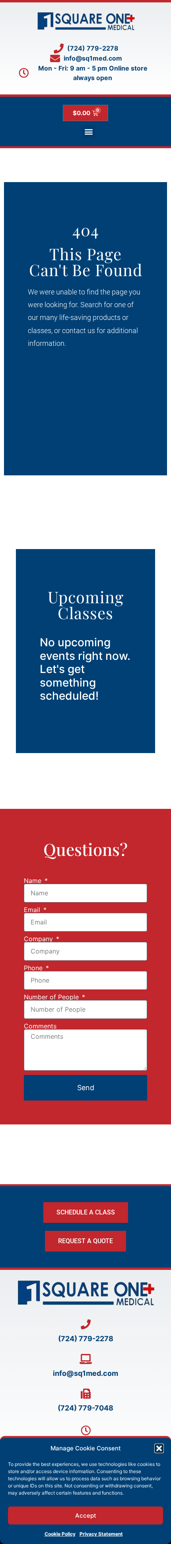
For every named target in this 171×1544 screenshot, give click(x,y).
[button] (159, 1448)
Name (33, 880)
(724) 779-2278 (85, 1338)
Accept (85, 1515)
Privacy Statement (101, 1534)
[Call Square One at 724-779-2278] (86, 1324)
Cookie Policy (60, 1534)
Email (33, 909)
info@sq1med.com (85, 1373)
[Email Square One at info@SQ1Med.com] (86, 1359)
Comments (40, 1026)
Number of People (52, 997)
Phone (34, 968)
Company (39, 939)
